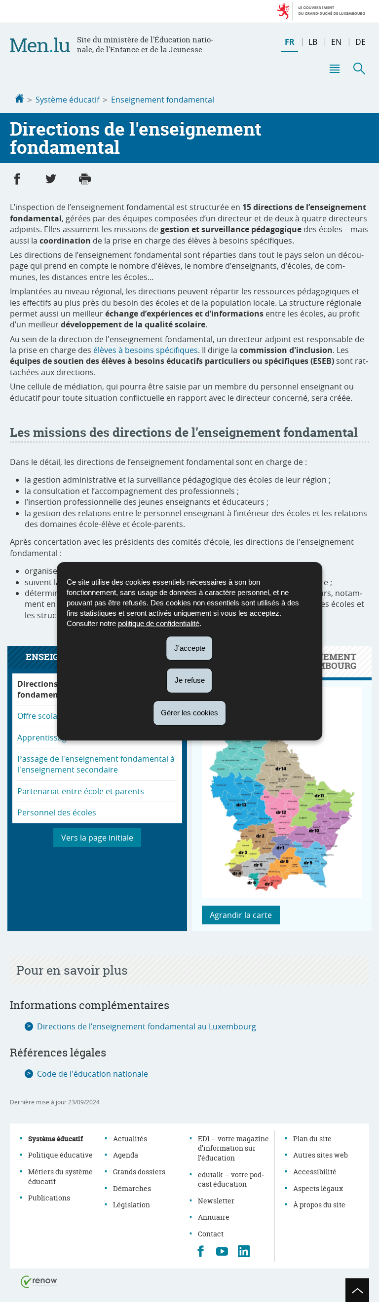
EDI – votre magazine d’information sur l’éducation (233, 1148)
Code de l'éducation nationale (92, 1073)
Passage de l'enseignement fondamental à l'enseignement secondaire (96, 764)
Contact (211, 1233)
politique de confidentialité (158, 623)
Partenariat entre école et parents (80, 791)
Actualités (130, 1138)
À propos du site (319, 1204)
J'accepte (189, 647)
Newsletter (216, 1200)
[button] (334, 68)
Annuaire (213, 1217)
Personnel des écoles (56, 812)
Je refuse (190, 680)
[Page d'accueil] (19, 99)
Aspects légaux (318, 1188)
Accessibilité (315, 1171)
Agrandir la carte (241, 915)
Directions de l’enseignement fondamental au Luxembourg (146, 1026)
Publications (49, 1197)
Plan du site (312, 1138)
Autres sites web (320, 1155)
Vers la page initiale (97, 837)
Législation (131, 1204)
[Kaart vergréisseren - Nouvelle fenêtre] (282, 894)
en (336, 41)
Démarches (132, 1188)
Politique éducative (60, 1155)
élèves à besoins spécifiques (145, 350)
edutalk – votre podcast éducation (231, 1179)
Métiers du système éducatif (60, 1176)
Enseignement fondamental (162, 99)
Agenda (125, 1155)
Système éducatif (67, 99)
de (360, 41)
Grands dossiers (139, 1171)
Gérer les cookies (189, 712)
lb (312, 41)
